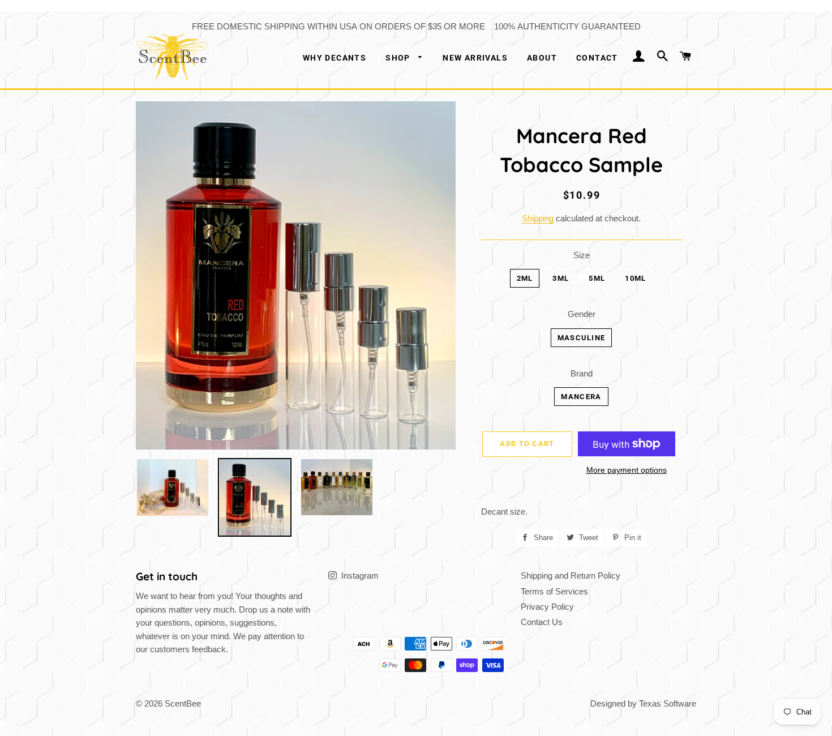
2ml (525, 278)
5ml (597, 278)
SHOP (399, 57)
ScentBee (183, 703)
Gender (581, 314)
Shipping (538, 218)
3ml (560, 278)
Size (581, 255)
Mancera (581, 396)
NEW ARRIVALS (475, 57)
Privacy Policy (547, 606)
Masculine (581, 337)
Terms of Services (554, 591)
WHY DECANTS (334, 57)
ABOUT (542, 57)
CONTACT (597, 57)
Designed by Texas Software (643, 703)
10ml (635, 278)
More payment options (626, 469)
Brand (582, 373)
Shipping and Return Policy (570, 575)
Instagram (359, 575)
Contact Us (542, 622)
